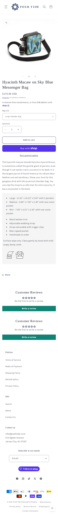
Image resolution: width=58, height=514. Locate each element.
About (8, 410)
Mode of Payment (13, 366)
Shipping (5, 98)
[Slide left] (23, 76)
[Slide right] (35, 76)
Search (8, 404)
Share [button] (7, 274)
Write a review (29, 308)
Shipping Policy (12, 373)
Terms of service (30, 506)
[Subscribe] (45, 458)
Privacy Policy (12, 385)
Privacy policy (15, 506)
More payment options (29, 155)
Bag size (5, 110)
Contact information (30, 511)
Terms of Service (13, 360)
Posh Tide (17, 502)
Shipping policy (45, 506)
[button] (6, 7)
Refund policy (12, 379)
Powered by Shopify (29, 502)
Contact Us (10, 417)
